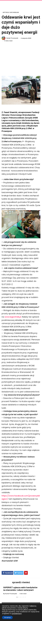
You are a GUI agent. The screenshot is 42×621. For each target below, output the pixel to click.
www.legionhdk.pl (13, 316)
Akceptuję (7, 617)
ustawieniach (17, 614)
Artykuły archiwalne (11, 12)
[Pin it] (26, 573)
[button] (17, 597)
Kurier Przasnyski (12, 38)
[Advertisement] (21, 60)
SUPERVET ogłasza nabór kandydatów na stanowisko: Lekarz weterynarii (20, 588)
